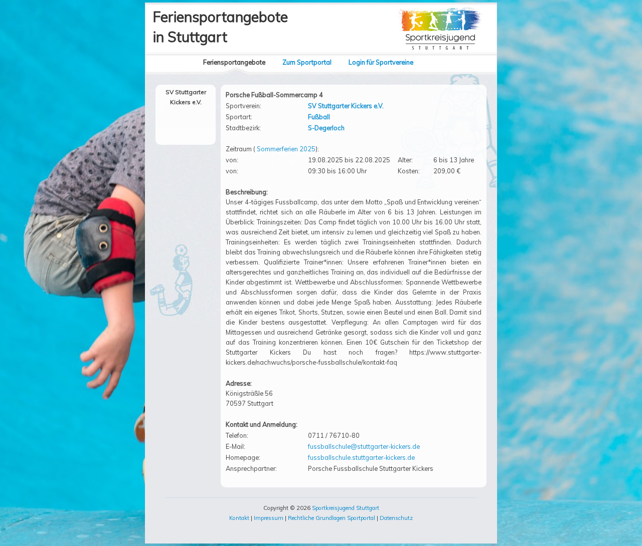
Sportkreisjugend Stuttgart (345, 507)
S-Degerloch (326, 128)
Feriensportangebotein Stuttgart (220, 27)
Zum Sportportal (307, 62)
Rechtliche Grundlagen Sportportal (331, 517)
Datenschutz (396, 517)
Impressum (268, 517)
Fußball (319, 117)
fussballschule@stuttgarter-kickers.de (364, 446)
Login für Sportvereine (381, 62)
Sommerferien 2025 (286, 149)
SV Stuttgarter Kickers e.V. (346, 106)
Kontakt (239, 517)
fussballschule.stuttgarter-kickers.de (361, 457)
